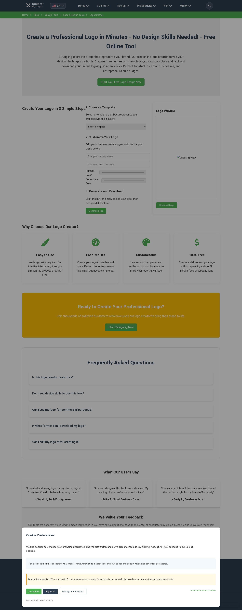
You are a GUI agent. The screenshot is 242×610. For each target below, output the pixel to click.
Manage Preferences (73, 591)
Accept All (34, 591)
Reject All (50, 591)
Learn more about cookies (203, 590)
